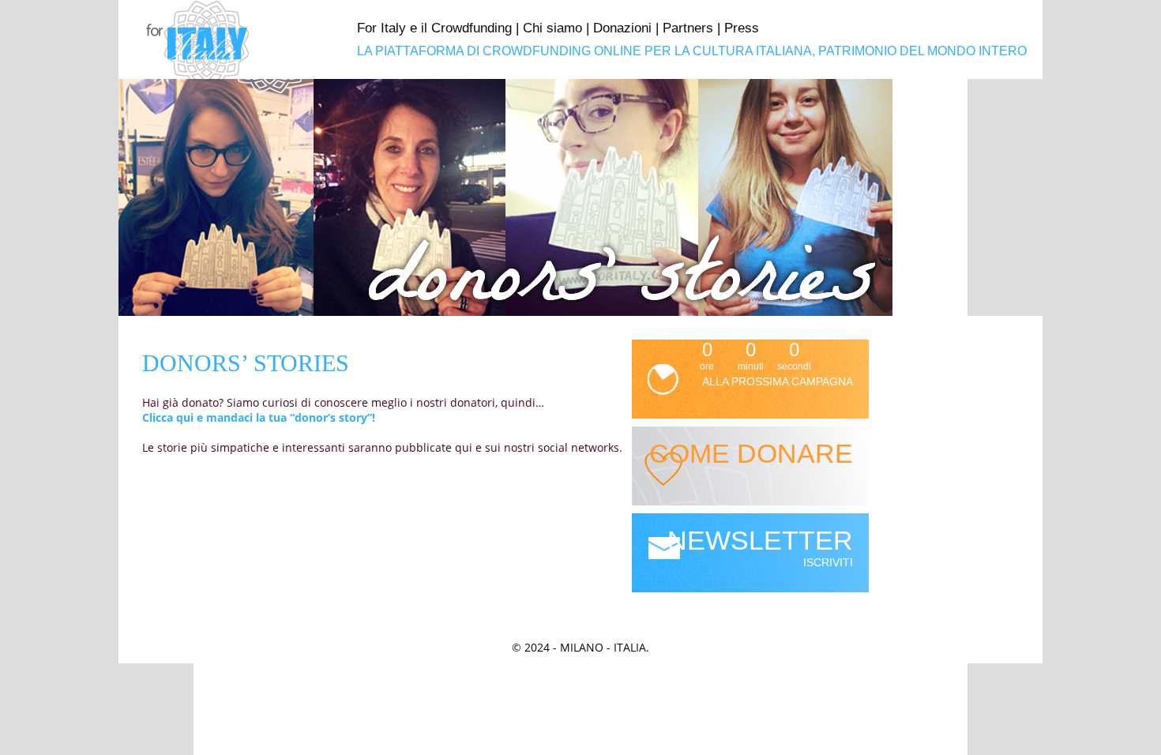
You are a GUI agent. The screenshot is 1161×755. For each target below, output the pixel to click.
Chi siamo (552, 28)
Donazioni (622, 28)
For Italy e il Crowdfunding (434, 28)
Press (741, 28)
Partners (688, 28)
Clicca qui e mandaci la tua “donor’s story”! (258, 417)
